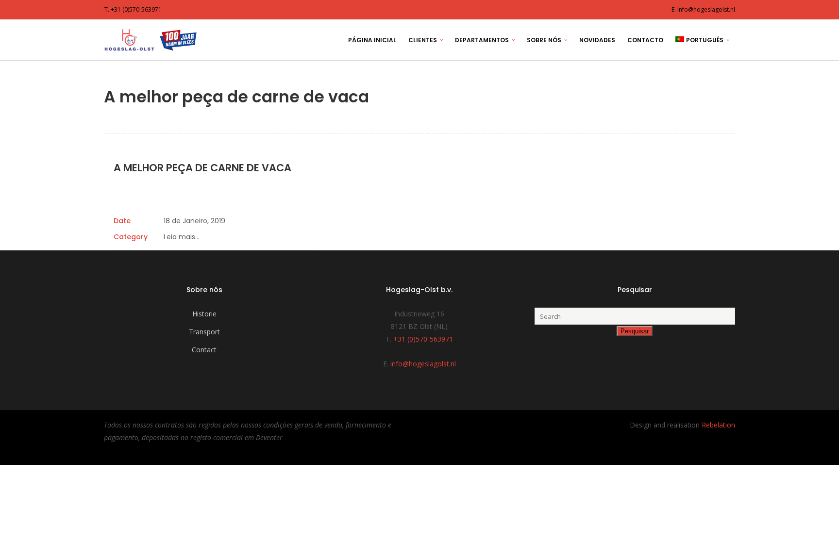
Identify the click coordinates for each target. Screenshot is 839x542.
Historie (204, 313)
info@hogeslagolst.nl (423, 363)
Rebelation (718, 424)
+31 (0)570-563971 (423, 339)
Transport (204, 331)
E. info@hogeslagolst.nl (703, 9)
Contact (204, 349)
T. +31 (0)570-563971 (133, 9)
